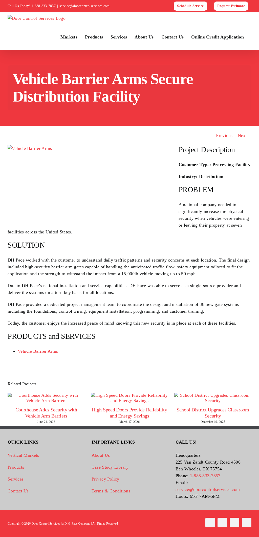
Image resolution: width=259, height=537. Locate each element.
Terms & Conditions (111, 490)
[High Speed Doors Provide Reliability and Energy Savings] (129, 395)
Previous (224, 135)
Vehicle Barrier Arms (38, 351)
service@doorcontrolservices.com (84, 6)
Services (16, 479)
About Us (101, 455)
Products (16, 467)
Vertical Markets (23, 455)
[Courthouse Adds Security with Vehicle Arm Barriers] (46, 395)
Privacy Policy (105, 479)
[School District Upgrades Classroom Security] (212, 395)
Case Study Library (110, 467)
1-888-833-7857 (43, 6)
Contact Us (18, 490)
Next (242, 135)
